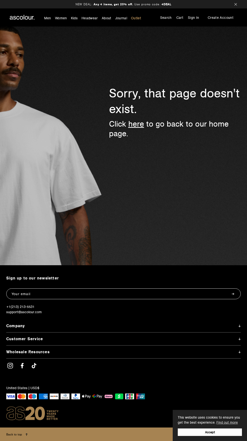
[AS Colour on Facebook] (22, 367)
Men (47, 18)
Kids (74, 18)
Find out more (227, 422)
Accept (210, 432)
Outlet (136, 18)
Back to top (14, 434)
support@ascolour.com (24, 312)
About (106, 18)
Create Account (220, 17)
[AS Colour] (22, 17)
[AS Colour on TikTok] (34, 367)
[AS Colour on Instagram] (10, 367)
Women (61, 18)
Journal (121, 18)
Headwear (90, 18)
